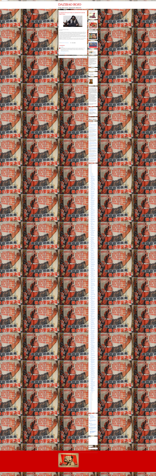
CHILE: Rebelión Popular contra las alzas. (92, 266)
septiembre (91, 392)
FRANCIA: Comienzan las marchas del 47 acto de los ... (92, 365)
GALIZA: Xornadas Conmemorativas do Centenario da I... (92, 347)
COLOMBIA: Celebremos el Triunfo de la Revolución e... (92, 382)
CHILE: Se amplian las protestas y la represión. (92, 207)
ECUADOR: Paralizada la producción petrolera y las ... (92, 333)
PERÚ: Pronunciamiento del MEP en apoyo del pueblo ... (92, 299)
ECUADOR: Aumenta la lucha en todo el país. (92, 318)
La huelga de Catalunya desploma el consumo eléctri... (92, 246)
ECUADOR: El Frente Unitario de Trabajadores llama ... (92, 273)
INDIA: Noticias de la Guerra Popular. (92, 334)
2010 (90, 409)
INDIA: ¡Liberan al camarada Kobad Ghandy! (92, 240)
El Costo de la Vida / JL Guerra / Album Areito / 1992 (92, 191)
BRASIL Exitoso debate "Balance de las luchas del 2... (92, 189)
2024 (90, 167)
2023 (90, 168)
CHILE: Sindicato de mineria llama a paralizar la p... (92, 238)
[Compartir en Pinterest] (75, 42)
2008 (90, 411)
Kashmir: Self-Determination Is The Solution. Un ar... (92, 209)
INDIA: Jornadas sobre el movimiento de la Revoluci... (92, 262)
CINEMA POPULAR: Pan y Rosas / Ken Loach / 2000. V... (92, 200)
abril (90, 397)
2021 (90, 170)
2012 (90, 407)
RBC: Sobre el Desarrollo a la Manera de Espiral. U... (92, 251)
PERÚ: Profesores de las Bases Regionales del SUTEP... (92, 297)
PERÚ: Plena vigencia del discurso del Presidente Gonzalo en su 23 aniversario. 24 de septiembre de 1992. (93, 154)
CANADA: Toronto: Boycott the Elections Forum (92, 127)
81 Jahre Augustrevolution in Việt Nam (93, 421)
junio (90, 395)
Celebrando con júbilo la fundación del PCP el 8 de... (92, 329)
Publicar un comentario (62, 53)
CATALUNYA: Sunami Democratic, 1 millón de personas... (92, 271)
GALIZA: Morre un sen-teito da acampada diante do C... (92, 193)
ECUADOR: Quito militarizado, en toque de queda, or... (92, 314)
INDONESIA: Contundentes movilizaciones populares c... (92, 388)
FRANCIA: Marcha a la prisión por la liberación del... (92, 253)
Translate (94, 75)
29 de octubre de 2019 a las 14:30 (65, 51)
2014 (90, 405)
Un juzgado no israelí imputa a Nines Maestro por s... (92, 341)
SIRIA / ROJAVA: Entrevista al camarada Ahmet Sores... (92, 303)
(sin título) (90, 123)
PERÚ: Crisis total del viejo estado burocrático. (92, 379)
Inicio (73, 56)
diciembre (91, 173)
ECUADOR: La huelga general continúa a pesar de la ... (92, 305)
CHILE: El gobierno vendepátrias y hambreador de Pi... (92, 269)
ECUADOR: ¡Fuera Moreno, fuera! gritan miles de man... (92, 339)
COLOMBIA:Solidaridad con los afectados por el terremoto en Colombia (93, 133)
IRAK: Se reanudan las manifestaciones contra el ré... (92, 205)
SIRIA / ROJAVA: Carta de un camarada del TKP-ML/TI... (92, 231)
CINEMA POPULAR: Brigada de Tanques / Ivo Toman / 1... (92, 312)
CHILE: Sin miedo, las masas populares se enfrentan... (92, 220)
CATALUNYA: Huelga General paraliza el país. (92, 277)
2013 (90, 406)
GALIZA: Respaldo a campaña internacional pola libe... (92, 279)
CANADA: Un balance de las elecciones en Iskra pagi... (92, 211)
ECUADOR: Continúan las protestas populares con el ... (92, 349)
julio (90, 394)
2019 (90, 172)
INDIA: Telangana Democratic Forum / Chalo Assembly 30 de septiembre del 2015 (93, 125)
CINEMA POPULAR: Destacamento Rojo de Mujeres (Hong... (92, 360)
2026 (90, 165)
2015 (90, 404)
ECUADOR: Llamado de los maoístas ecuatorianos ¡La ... (92, 369)
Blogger (83, 470)
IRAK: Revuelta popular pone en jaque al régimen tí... (92, 358)
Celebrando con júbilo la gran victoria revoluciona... (92, 391)
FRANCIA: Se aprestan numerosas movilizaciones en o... (92, 384)
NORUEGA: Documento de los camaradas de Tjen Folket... (92, 377)
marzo (91, 398)
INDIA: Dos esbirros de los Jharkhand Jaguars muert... (92, 356)
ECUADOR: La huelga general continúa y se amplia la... (92, 326)
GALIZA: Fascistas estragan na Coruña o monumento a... (92, 177)
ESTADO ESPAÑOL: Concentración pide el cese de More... (92, 309)
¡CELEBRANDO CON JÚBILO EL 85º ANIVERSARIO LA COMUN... (92, 362)
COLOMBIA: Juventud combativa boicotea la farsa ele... (92, 286)
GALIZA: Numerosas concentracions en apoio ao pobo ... (92, 290)
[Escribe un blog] (72, 42)
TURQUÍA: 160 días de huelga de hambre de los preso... (92, 222)
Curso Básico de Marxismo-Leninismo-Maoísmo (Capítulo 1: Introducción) (93, 110)
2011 (90, 408)
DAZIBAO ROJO (69, 4)
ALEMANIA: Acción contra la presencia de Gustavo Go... (92, 373)
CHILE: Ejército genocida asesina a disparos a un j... (92, 242)
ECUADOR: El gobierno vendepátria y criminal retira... (92, 295)
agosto (91, 393)
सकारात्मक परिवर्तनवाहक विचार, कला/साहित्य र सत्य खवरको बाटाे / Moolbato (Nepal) (93, 432)
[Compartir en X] (73, 42)
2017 (90, 402)
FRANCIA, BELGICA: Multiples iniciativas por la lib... (92, 324)
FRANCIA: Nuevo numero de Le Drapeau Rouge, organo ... (92, 288)
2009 (90, 410)
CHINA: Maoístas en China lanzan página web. (92, 375)
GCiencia (91, 423)
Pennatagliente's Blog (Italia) (93, 427)
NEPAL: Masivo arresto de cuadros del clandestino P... (92, 275)
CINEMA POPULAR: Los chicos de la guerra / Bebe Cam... (92, 257)
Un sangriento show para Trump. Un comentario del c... (92, 185)
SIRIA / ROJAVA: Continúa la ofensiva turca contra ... (92, 320)
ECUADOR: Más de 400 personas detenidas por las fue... (92, 367)
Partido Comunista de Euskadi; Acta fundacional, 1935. (92, 203)
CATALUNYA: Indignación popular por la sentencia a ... (92, 301)
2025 (90, 166)
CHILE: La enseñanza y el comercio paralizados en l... (92, 248)
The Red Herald (91, 415)
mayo (91, 396)
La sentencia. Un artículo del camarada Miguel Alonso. (92, 307)
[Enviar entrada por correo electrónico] (70, 42)
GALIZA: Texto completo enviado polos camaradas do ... (92, 283)
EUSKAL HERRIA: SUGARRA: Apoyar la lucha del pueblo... (92, 264)
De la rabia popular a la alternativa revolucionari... (92, 226)
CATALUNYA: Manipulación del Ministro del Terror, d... (92, 235)
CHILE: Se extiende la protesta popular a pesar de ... (92, 255)
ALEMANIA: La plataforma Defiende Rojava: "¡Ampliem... (92, 179)
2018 (90, 401)
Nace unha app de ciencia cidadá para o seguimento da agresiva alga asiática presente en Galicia (93, 425)
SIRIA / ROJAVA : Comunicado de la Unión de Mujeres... (92, 183)
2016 (90, 403)
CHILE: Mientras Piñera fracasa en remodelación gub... (92, 187)
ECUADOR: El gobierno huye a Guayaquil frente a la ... (92, 343)
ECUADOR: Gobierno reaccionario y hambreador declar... (92, 371)
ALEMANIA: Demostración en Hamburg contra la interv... (92, 224)
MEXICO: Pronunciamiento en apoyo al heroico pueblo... (92, 316)
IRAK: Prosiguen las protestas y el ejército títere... (92, 351)
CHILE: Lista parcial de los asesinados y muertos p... (92, 229)
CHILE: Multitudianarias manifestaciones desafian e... (92, 213)
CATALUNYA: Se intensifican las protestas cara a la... (92, 292)
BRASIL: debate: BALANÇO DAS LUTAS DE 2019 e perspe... (92, 260)
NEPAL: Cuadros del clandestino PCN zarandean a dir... (92, 196)
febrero (91, 399)
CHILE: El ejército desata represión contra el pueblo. (92, 244)
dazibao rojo (94, 51)
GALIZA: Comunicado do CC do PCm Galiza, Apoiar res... (92, 336)
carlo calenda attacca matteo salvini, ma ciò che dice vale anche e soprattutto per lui (93, 428)
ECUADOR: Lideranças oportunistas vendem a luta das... (92, 281)
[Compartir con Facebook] (74, 42)
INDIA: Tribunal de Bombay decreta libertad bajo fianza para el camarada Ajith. (92, 158)
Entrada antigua (84, 56)
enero (91, 400)
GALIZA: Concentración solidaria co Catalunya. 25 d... (92, 217)
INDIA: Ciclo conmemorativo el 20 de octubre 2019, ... (92, 345)
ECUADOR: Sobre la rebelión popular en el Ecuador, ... (92, 215)
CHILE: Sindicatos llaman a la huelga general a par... (92, 233)
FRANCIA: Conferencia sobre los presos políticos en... (92, 353)
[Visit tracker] (89, 448)
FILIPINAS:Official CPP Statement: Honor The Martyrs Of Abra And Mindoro (92, 138)
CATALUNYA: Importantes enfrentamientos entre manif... (92, 198)
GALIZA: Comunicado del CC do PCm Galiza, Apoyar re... (92, 331)
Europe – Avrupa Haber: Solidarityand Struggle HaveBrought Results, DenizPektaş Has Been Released (93, 417)
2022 (90, 169)
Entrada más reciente (62, 56)
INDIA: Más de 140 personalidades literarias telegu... (92, 322)
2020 (90, 171)
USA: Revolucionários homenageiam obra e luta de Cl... (92, 181)
